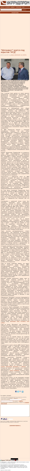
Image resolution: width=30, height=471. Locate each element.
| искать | (24, 9)
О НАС (23, 7)
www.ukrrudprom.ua (4, 465)
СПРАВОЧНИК (18, 7)
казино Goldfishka (14, 370)
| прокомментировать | (15, 425)
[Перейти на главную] (15, 5)
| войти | (21, 401)
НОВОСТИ (2, 7)
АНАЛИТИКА (7, 7)
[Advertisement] (15, 29)
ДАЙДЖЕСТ (13, 7)
